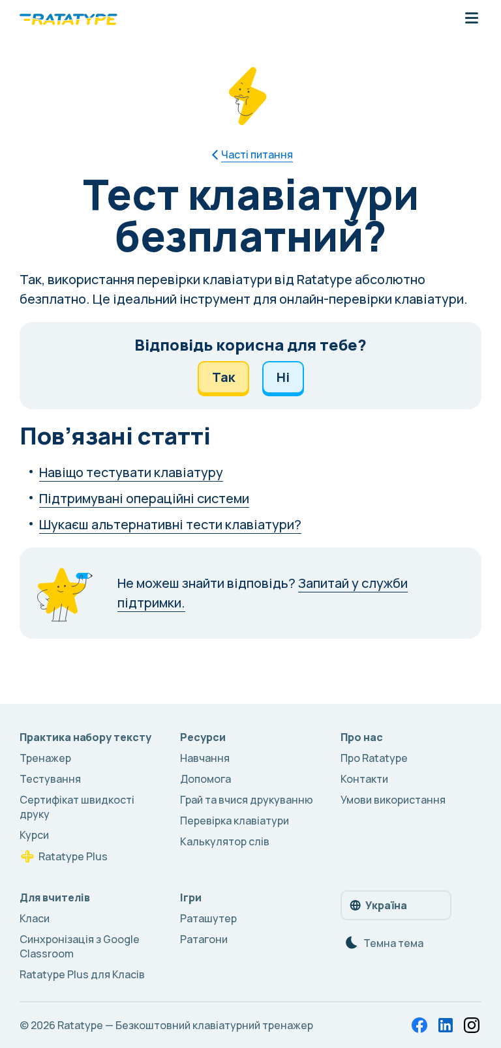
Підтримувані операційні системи (144, 498)
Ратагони (204, 939)
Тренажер (45, 758)
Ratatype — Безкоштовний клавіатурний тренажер (185, 1025)
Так (223, 377)
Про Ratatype (374, 758)
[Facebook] (419, 1025)
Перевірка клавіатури (234, 820)
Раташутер (208, 918)
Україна (386, 905)
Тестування (50, 779)
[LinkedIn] (445, 1025)
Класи (35, 918)
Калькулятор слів (224, 841)
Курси (34, 835)
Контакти (364, 779)
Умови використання (393, 800)
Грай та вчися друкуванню (246, 800)
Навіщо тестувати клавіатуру (131, 472)
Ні (283, 377)
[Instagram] (471, 1025)
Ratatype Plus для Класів (82, 974)
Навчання (205, 758)
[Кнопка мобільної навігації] (471, 19)
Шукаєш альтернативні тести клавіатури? (170, 524)
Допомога (205, 779)
